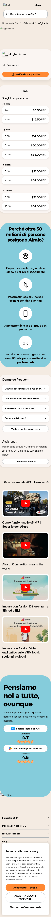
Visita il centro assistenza (25, 428)
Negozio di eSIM (10, 23)
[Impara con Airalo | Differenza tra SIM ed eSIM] (25, 587)
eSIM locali (28, 23)
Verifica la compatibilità (28, 74)
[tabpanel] (25, 152)
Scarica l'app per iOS (28, 728)
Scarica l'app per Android (27, 748)
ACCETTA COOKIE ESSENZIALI (25, 897)
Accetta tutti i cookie (25, 887)
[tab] (25, 91)
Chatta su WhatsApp (25, 461)
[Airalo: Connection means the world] (25, 545)
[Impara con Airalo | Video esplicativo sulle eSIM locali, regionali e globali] (25, 629)
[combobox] (25, 14)
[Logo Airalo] (9, 5)
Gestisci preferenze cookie (25, 907)
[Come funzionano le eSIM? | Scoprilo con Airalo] (25, 503)
